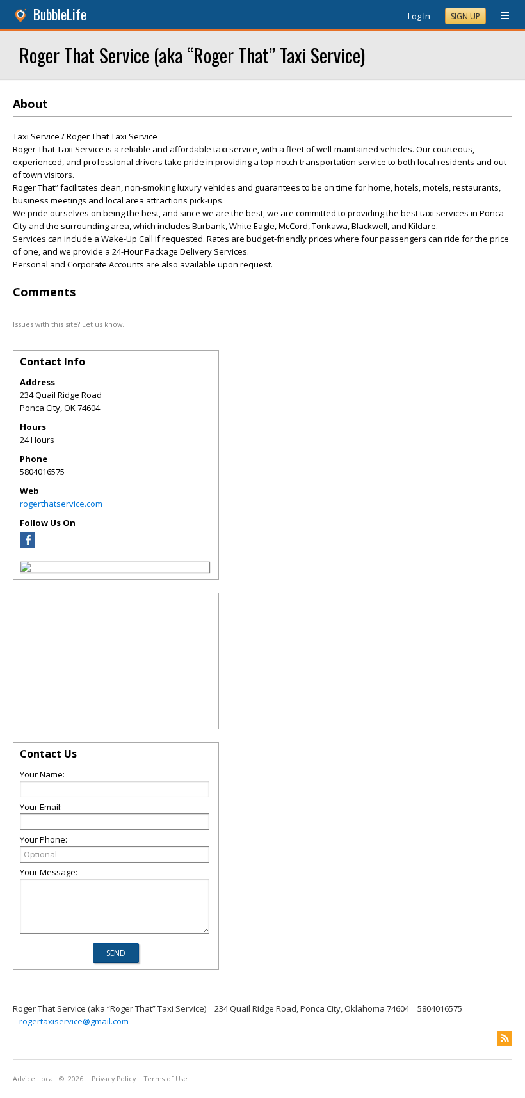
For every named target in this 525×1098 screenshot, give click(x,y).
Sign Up (465, 16)
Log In (419, 16)
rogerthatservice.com (61, 503)
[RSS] (504, 1038)
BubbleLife (59, 14)
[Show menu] (500, 16)
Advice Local (34, 1078)
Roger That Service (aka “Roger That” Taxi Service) (192, 54)
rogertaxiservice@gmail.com (74, 1021)
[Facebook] (27, 544)
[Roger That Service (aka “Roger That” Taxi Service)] (25, 569)
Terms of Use (166, 1078)
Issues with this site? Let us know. (68, 324)
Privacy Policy (114, 1078)
